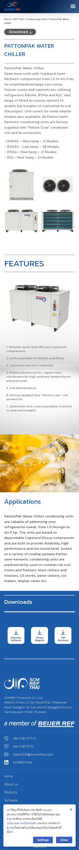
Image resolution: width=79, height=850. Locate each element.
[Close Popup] (71, 809)
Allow (64, 840)
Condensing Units (36, 19)
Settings (43, 840)
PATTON (19, 19)
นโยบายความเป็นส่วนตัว (21, 823)
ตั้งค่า (10, 832)
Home (7, 19)
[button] (73, 6)
